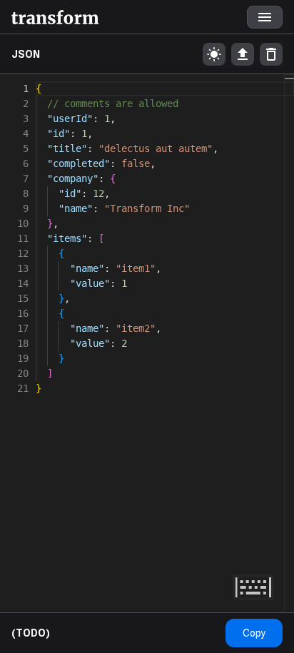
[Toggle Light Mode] (214, 54)
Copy (254, 633)
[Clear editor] (271, 54)
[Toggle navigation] (265, 17)
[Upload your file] (242, 54)
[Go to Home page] (54, 17)
